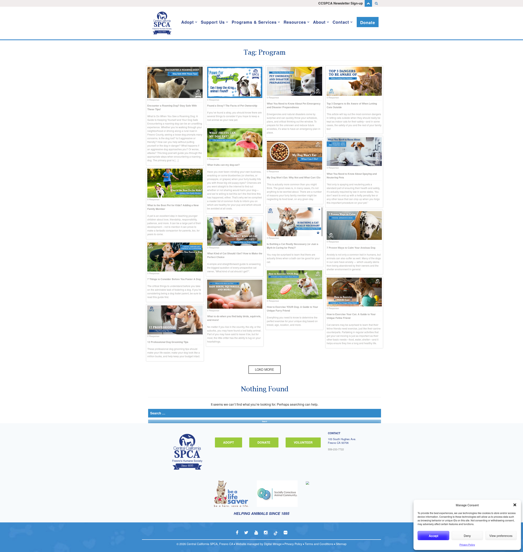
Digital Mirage (273, 544)
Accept (433, 535)
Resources (295, 22)
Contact (341, 22)
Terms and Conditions (319, 544)
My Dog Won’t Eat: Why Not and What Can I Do (293, 177)
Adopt (187, 22)
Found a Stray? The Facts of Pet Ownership (232, 105)
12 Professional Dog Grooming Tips (167, 342)
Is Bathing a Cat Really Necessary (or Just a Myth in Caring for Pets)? (292, 245)
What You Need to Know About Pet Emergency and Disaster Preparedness (294, 105)
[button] (515, 505)
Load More (264, 369)
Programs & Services (254, 22)
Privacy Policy (467, 544)
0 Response (153, 99)
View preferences (501, 535)
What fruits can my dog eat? (223, 165)
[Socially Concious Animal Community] (277, 493)
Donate (367, 22)
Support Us (213, 22)
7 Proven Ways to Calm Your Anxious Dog (351, 247)
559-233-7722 (336, 449)
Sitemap (341, 544)
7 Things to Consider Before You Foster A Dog (174, 279)
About (319, 22)
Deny (467, 535)
